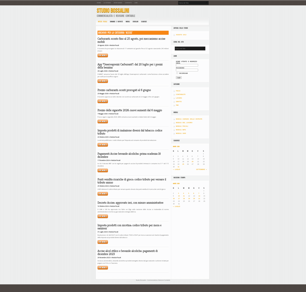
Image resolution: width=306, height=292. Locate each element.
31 (178, 167)
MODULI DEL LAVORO (184, 122)
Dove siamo (118, 2)
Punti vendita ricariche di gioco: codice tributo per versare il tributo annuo (132, 181)
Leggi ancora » (102, 55)
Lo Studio (107, 2)
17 (179, 198)
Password (180, 68)
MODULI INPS (181, 130)
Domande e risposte (116, 22)
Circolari (135, 22)
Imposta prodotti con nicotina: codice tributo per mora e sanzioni (129, 226)
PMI (177, 105)
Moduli (128, 22)
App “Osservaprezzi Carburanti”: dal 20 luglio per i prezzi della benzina (130, 66)
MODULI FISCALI (182, 126)
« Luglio (176, 169)
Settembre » (201, 169)
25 (183, 164)
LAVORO (179, 98)
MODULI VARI (181, 133)
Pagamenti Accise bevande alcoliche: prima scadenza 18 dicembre (129, 155)
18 (184, 198)
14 (199, 196)
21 (199, 198)
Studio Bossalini (113, 10)
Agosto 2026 (176, 146)
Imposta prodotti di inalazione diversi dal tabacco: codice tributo (130, 132)
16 (174, 198)
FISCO (178, 91)
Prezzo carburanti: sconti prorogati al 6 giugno (124, 90)
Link (136, 2)
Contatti (128, 2)
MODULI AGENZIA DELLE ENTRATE (189, 119)
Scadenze (144, 22)
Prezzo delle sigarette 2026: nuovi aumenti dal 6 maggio (130, 110)
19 (189, 198)
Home (99, 2)
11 (184, 196)
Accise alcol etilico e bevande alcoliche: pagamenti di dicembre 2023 (128, 252)
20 (192, 161)
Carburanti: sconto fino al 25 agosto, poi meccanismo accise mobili (131, 40)
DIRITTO (179, 101)
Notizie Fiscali (102, 22)
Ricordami (183, 73)
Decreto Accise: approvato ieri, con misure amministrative (130, 202)
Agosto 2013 (181, 35)
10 (179, 196)
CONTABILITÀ (181, 94)
